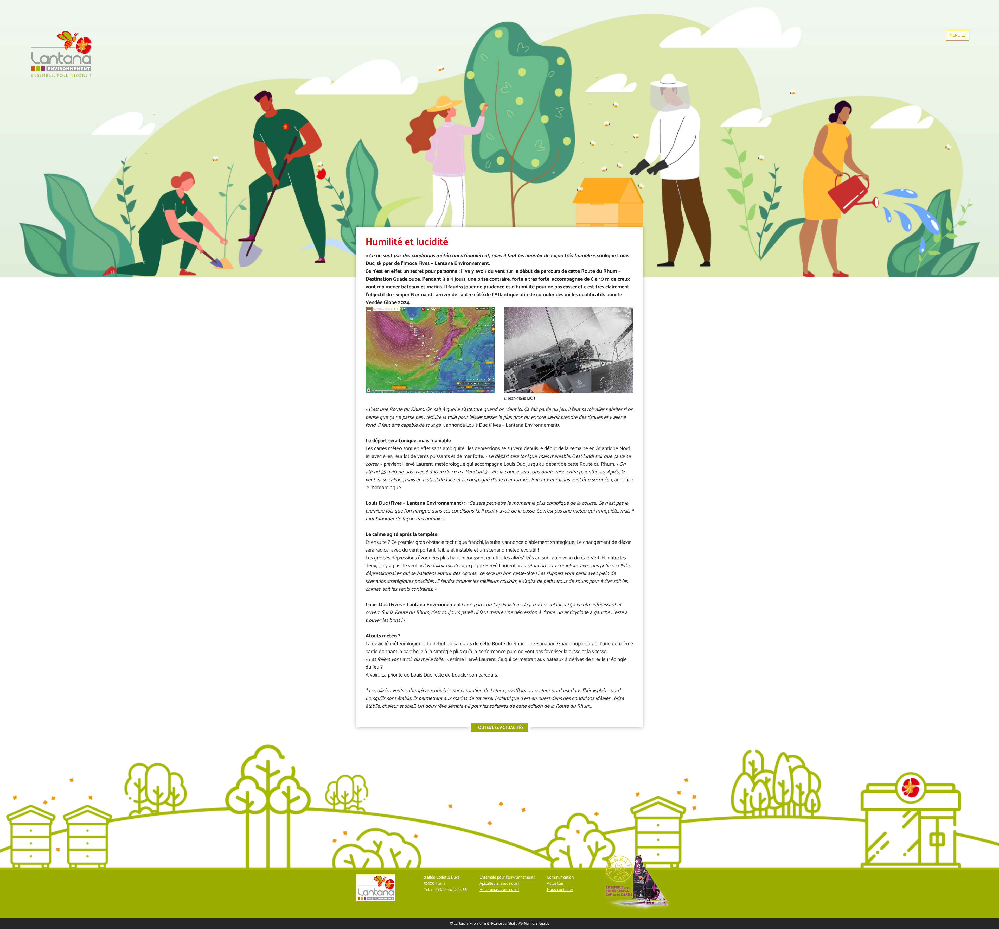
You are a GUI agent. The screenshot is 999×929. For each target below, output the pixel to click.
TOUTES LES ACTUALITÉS (499, 727)
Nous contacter (560, 889)
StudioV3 (515, 924)
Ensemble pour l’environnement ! (507, 877)
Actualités (555, 883)
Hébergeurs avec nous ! (499, 889)
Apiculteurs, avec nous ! (499, 883)
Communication (560, 877)
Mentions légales (536, 924)
